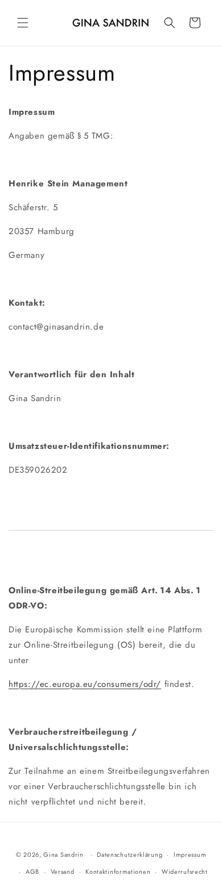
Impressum (190, 854)
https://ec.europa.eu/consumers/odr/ (85, 684)
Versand (63, 871)
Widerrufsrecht (185, 871)
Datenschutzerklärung (129, 854)
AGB (32, 871)
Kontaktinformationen (117, 871)
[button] (22, 22)
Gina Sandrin (63, 854)
